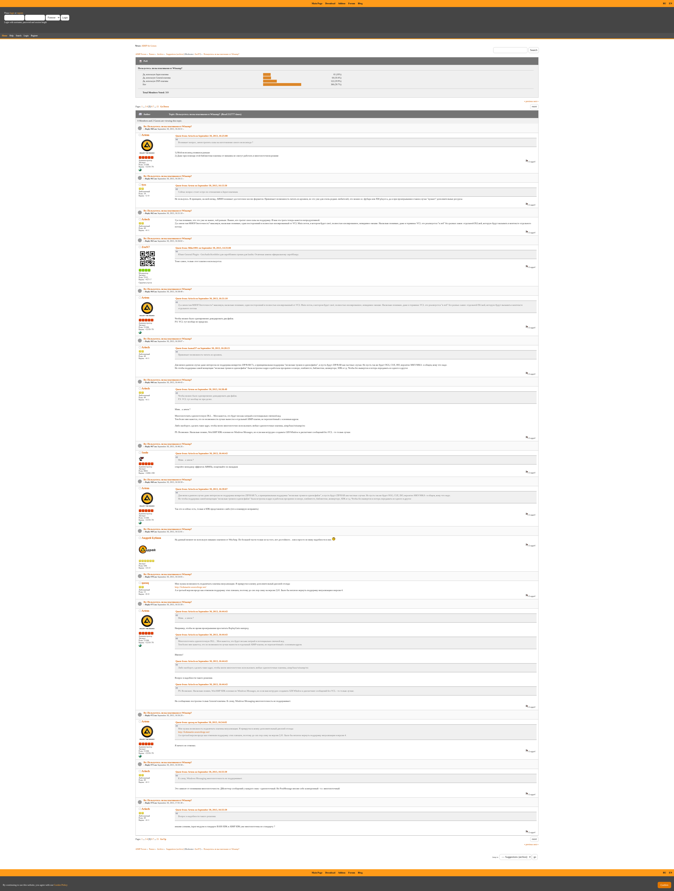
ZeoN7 (197, 54)
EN (670, 3)
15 (158, 106)
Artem (145, 134)
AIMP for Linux (149, 45)
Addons (341, 3)
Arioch (145, 219)
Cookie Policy (61, 885)
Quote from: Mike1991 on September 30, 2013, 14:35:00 (203, 248)
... (144, 106)
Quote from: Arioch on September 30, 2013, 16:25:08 (202, 136)
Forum (351, 3)
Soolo (145, 452)
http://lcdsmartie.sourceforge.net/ (190, 587)
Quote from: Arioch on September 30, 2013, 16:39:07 (202, 489)
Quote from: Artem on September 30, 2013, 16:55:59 (201, 772)
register (20, 13)
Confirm (664, 885)
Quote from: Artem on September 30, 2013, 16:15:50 (201, 185)
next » (535, 101)
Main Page (317, 3)
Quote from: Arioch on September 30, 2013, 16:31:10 (202, 298)
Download (330, 3)
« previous (528, 101)
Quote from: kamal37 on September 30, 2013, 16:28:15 (203, 348)
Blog (360, 3)
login (12, 13)
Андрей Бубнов (151, 537)
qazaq (145, 582)
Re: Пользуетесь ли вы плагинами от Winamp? (168, 126)
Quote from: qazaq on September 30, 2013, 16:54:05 (201, 722)
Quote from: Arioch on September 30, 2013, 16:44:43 (202, 453)
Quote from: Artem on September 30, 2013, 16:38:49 (201, 389)
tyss (144, 184)
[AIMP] (140, 170)
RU (664, 3)
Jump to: (495, 857)
